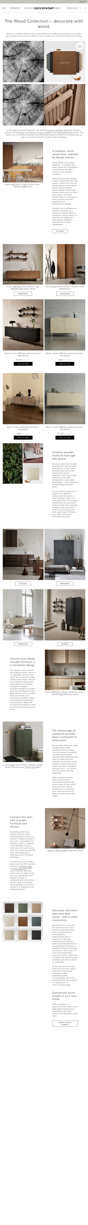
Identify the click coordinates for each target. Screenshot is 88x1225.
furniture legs (25, 866)
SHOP (4, 8)
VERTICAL (15, 184)
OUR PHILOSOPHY (31, 8)
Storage (65, 644)
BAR (61, 694)
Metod (21, 132)
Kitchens (60, 231)
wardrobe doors (64, 132)
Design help (72, 8)
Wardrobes (65, 293)
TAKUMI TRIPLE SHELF (57, 850)
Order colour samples (65, 1023)
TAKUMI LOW (17, 289)
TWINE (40, 765)
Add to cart (23, 363)
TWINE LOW (30, 767)
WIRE (24, 187)
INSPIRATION (15, 8)
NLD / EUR (82, 2)
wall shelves (20, 868)
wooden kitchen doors (58, 130)
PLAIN (25, 184)
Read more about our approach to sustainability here (64, 982)
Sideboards (23, 293)
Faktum (32, 132)
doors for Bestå (44, 132)
